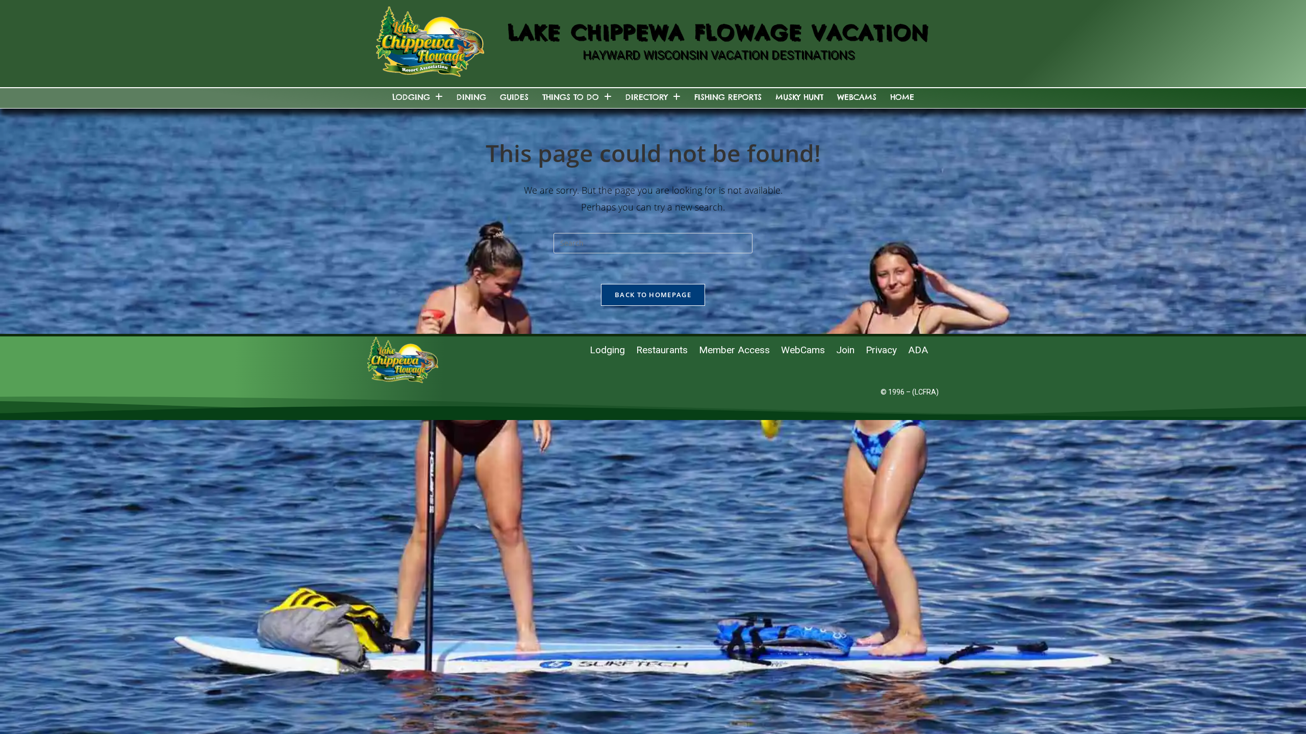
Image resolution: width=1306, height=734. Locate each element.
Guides (514, 97)
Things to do (570, 97)
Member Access (734, 350)
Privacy (881, 350)
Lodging (411, 97)
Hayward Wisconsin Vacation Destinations (719, 55)
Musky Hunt (799, 97)
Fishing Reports (728, 97)
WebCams (856, 97)
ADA (918, 350)
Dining (471, 97)
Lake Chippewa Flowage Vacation (719, 31)
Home (902, 97)
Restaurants (662, 350)
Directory (646, 97)
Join (845, 350)
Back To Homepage (653, 294)
